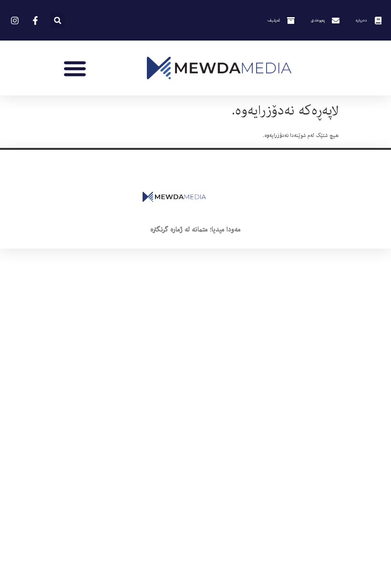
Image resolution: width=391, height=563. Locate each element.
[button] (57, 20)
